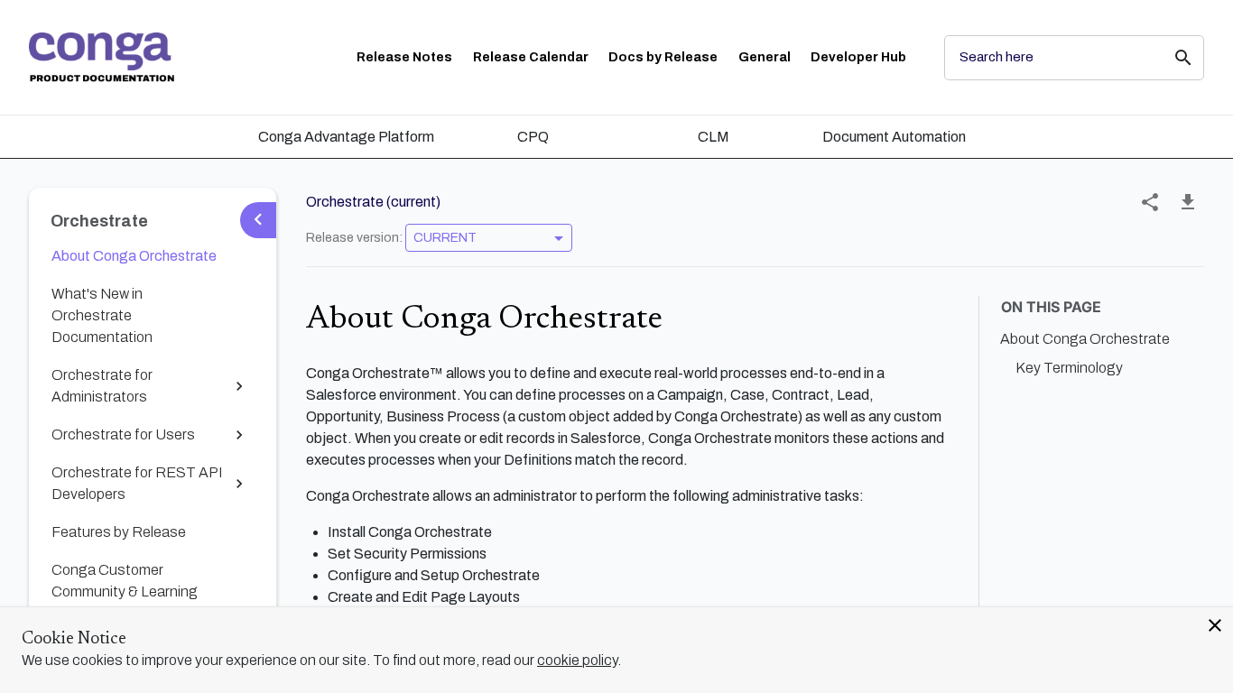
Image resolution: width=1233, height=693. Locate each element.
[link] (101, 57)
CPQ (533, 136)
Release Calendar (531, 57)
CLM (713, 136)
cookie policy (577, 660)
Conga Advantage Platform (346, 136)
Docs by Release (663, 57)
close (1215, 625)
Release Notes (404, 57)
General (764, 57)
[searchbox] (1171, 58)
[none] (1150, 202)
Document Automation (894, 136)
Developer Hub (858, 57)
